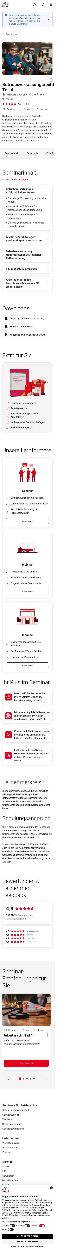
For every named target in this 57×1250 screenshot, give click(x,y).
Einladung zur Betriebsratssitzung (27, 318)
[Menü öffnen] (51, 4)
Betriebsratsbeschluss (21, 326)
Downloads (32, 153)
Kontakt (6, 1166)
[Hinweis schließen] (48, 19)
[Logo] (5, 4)
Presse (6, 1152)
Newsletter (8, 1175)
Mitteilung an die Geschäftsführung (27, 334)
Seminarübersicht (11, 1114)
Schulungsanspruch (12, 1124)
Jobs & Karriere (10, 1147)
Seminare (11, 34)
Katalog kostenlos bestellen (16, 1110)
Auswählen (27, 521)
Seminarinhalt (11, 153)
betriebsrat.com (10, 1180)
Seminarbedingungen (13, 1128)
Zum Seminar (26, 1063)
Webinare (7, 1119)
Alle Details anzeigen (16, 179)
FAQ (4, 1171)
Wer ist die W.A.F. (11, 1143)
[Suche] (34, 5)
